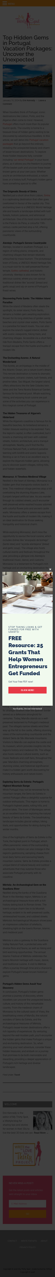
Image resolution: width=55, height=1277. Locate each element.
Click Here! (27, 690)
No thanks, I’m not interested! (27, 708)
